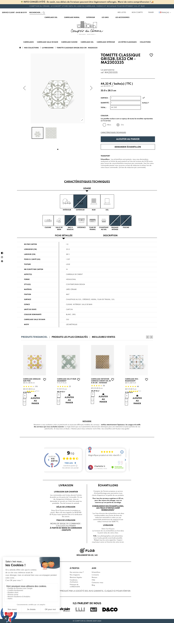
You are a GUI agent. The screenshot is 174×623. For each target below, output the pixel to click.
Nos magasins (75, 575)
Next (151, 337)
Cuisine (69, 304)
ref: (102, 73)
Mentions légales (76, 577)
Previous (147, 337)
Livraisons (95, 575)
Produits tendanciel (34, 337)
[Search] (43, 12)
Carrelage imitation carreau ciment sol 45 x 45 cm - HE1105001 (101, 381)
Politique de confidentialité (75, 585)
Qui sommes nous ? (77, 572)
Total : (103, 107)
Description (110, 236)
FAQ (93, 580)
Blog (93, 585)
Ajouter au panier (127, 139)
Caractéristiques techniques (113, 132)
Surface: (104, 98)
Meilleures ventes (103, 337)
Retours (94, 577)
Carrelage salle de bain (34, 319)
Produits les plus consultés (70, 337)
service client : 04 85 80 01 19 (14, 12)
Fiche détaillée (63, 236)
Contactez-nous (97, 582)
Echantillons (96, 572)
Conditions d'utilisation (74, 581)
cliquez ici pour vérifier (117, 591)
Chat (98, 429)
